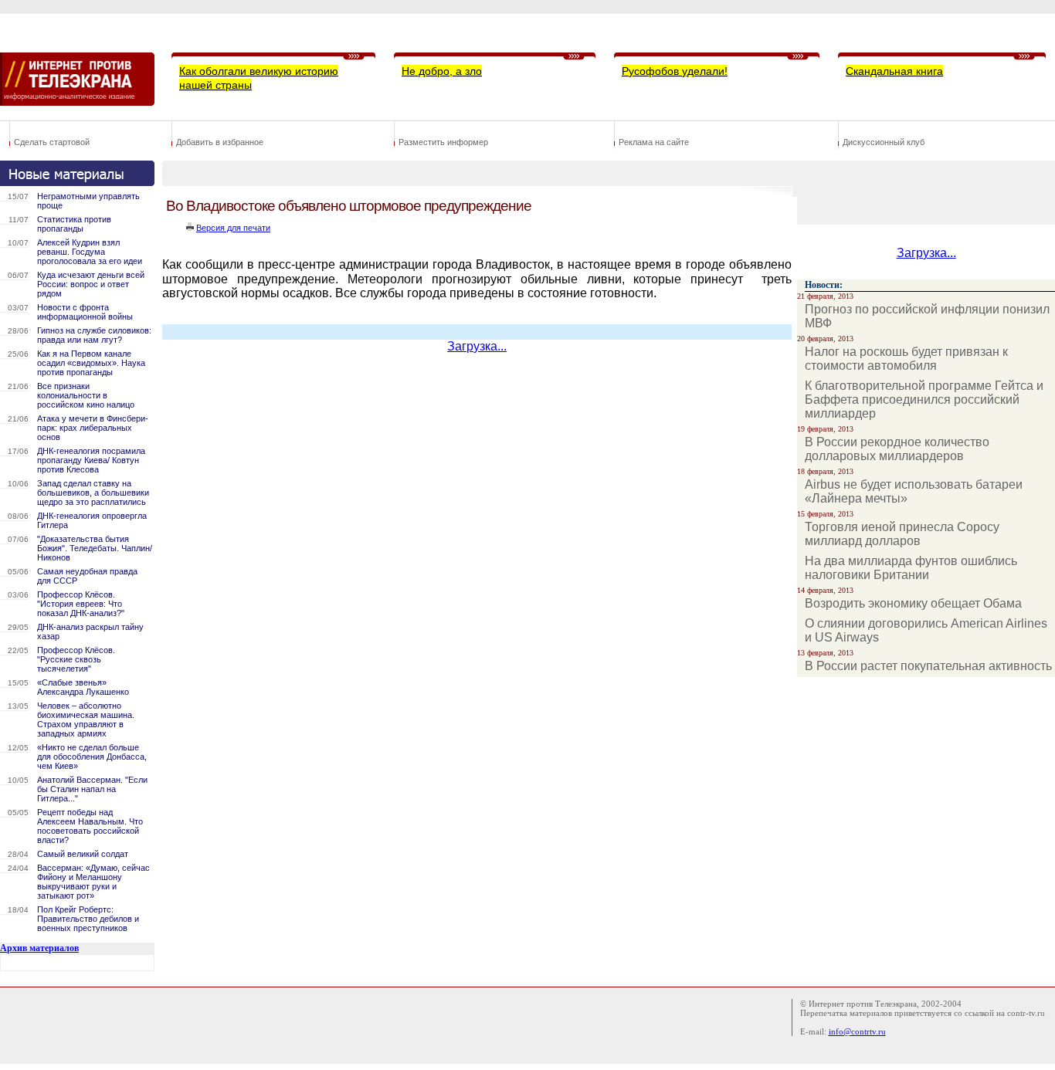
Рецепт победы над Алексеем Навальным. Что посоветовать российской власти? (90, 826)
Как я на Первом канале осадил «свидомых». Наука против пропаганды (91, 363)
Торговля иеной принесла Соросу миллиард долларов (902, 533)
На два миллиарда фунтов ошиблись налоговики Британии (911, 567)
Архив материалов (39, 948)
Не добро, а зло (442, 71)
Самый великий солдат (82, 853)
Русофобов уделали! (675, 71)
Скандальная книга (894, 71)
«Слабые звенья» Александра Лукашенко (83, 687)
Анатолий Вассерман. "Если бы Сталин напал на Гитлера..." (92, 789)
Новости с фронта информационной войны (85, 312)
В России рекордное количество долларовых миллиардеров (897, 448)
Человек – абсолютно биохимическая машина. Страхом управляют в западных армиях (85, 719)
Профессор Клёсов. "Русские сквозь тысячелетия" (76, 659)
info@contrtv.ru (857, 1031)
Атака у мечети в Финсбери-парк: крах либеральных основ (92, 428)
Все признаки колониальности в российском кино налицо (85, 395)
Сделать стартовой (52, 142)
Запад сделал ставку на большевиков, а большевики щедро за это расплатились (93, 492)
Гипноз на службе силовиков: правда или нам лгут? (94, 335)
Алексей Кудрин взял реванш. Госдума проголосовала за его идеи (89, 252)
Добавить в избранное (219, 142)
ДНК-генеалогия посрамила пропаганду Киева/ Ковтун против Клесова (91, 460)
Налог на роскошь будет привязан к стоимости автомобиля (906, 358)
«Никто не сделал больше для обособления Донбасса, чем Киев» (92, 756)
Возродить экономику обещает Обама (913, 603)
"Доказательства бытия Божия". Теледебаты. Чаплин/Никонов (94, 548)
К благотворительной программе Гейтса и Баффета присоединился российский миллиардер (924, 399)
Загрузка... (477, 346)
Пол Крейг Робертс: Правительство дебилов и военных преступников (88, 919)
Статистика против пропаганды (74, 224)
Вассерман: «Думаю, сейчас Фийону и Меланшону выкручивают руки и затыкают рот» (93, 881)
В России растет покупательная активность (928, 665)
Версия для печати (233, 227)
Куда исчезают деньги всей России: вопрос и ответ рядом (90, 284)
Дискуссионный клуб (883, 142)
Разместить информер (443, 142)
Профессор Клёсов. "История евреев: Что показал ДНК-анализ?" (80, 604)
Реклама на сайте (654, 142)
